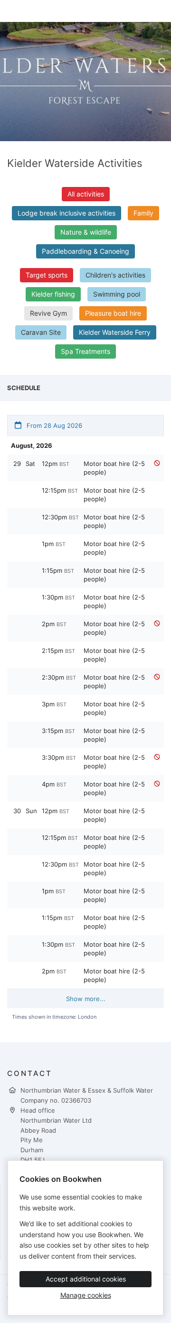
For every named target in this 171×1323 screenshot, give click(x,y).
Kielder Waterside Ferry (115, 332)
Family (143, 213)
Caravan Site (41, 332)
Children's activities (115, 275)
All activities (85, 194)
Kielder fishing (53, 294)
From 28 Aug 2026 (53, 425)
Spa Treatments (85, 351)
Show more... (85, 999)
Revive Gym (48, 313)
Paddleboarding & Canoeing (85, 251)
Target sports (46, 275)
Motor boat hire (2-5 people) (114, 468)
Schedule (23, 388)
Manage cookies (85, 1295)
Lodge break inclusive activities (66, 213)
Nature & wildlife (85, 232)
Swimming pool (116, 294)
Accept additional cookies (86, 1279)
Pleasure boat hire (113, 313)
